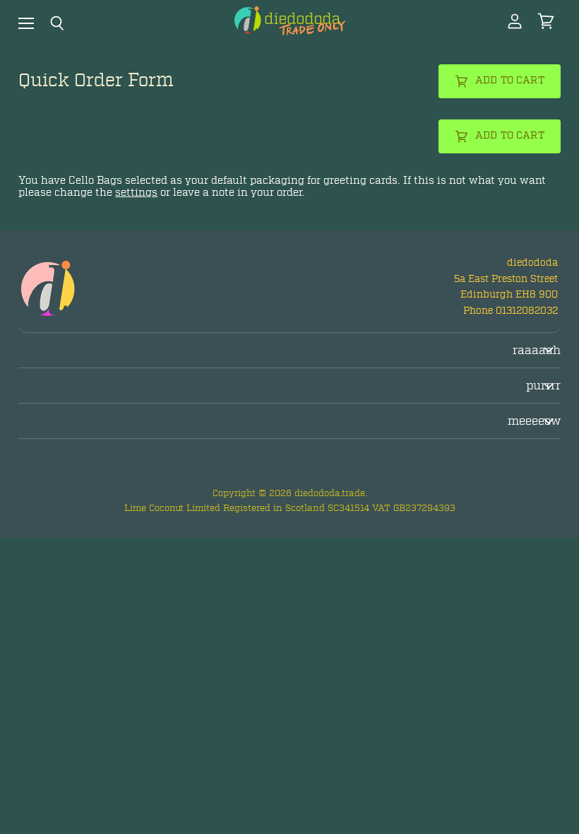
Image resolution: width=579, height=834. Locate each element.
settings (136, 192)
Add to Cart (509, 80)
